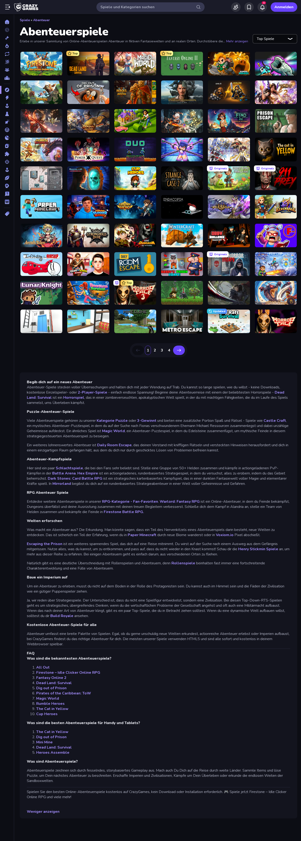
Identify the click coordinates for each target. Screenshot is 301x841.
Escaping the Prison (44, 543)
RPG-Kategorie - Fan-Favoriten (130, 501)
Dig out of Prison (51, 688)
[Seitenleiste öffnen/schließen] (7, 7)
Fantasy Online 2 (51, 677)
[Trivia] (7, 194)
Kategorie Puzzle (112, 420)
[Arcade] (7, 106)
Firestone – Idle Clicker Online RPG (68, 672)
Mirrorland (61, 483)
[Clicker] (7, 122)
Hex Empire (87, 473)
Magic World (113, 431)
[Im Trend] (7, 46)
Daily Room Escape (114, 445)
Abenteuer (41, 20)
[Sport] (7, 178)
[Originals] (7, 62)
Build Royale (61, 615)
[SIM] (7, 170)
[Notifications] (262, 7)
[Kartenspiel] (7, 146)
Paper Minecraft (142, 535)
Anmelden (283, 7)
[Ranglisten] (7, 78)
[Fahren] (7, 130)
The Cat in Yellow (52, 708)
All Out (43, 667)
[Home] (7, 22)
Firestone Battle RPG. (124, 511)
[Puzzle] (7, 154)
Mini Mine (44, 742)
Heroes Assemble (52, 752)
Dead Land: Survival (54, 683)
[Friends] (236, 7)
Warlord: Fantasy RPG (180, 501)
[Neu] (7, 38)
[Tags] (7, 214)
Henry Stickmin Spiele (258, 549)
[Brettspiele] (7, 114)
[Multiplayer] (7, 70)
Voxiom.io (225, 535)
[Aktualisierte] (7, 54)
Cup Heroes (47, 714)
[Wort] (7, 202)
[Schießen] (7, 162)
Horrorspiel (73, 397)
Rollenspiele (183, 563)
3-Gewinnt (147, 420)
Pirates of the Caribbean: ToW (63, 693)
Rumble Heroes (50, 703)
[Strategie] (7, 186)
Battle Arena (64, 473)
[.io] (7, 138)
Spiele (25, 20)
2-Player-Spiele (93, 392)
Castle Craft (275, 420)
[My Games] (249, 7)
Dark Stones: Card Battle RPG (75, 478)
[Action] (7, 98)
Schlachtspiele (69, 468)
